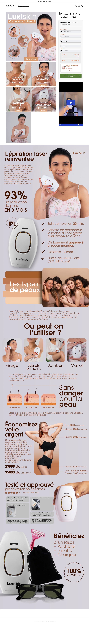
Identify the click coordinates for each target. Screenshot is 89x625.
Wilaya (62, 39)
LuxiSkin (37, 621)
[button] (75, 5)
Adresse (62, 48)
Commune (62, 44)
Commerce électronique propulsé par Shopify (47, 621)
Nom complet (63, 29)
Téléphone (62, 34)
